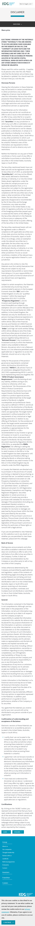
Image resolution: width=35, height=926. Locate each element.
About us (5, 846)
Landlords (5, 859)
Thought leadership (8, 852)
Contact (4, 868)
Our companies (7, 849)
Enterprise (5, 865)
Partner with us (7, 855)
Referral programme (8, 862)
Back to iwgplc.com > (26, 4)
